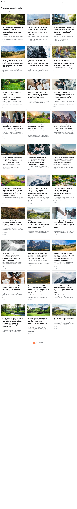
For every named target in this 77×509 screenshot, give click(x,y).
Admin (3, 2)
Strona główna (72, 2)
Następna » (41, 342)
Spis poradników (64, 2)
